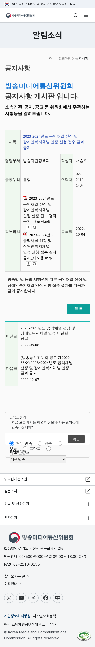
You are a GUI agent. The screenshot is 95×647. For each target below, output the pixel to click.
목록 (79, 309)
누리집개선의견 (15, 479)
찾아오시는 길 (15, 576)
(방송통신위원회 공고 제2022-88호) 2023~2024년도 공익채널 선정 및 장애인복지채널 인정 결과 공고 (47, 365)
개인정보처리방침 (17, 616)
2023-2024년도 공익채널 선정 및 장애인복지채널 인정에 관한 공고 (48, 333)
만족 (48, 443)
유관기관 (10, 518)
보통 (13, 449)
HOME (49, 58)
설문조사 (10, 491)
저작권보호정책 (44, 616)
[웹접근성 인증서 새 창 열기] (84, 634)
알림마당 (65, 58)
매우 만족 (24, 443)
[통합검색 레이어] (76, 15)
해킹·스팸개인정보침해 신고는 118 (30, 624)
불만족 (35, 449)
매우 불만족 (20, 453)
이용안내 (11, 584)
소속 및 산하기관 (16, 504)
